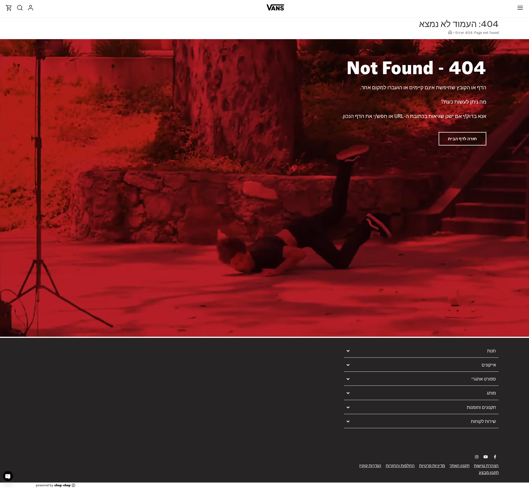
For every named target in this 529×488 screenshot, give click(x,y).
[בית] (450, 32)
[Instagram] (477, 457)
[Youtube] (486, 457)
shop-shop (62, 485)
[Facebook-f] (495, 457)
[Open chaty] (8, 476)
